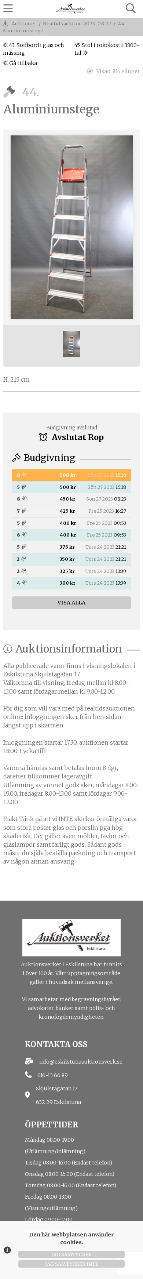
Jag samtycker (71, 1254)
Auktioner (24, 23)
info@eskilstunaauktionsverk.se (80, 1061)
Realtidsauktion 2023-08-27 (77, 23)
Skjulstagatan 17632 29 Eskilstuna (58, 1095)
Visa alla (71, 602)
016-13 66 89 (52, 1075)
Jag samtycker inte (71, 1264)
